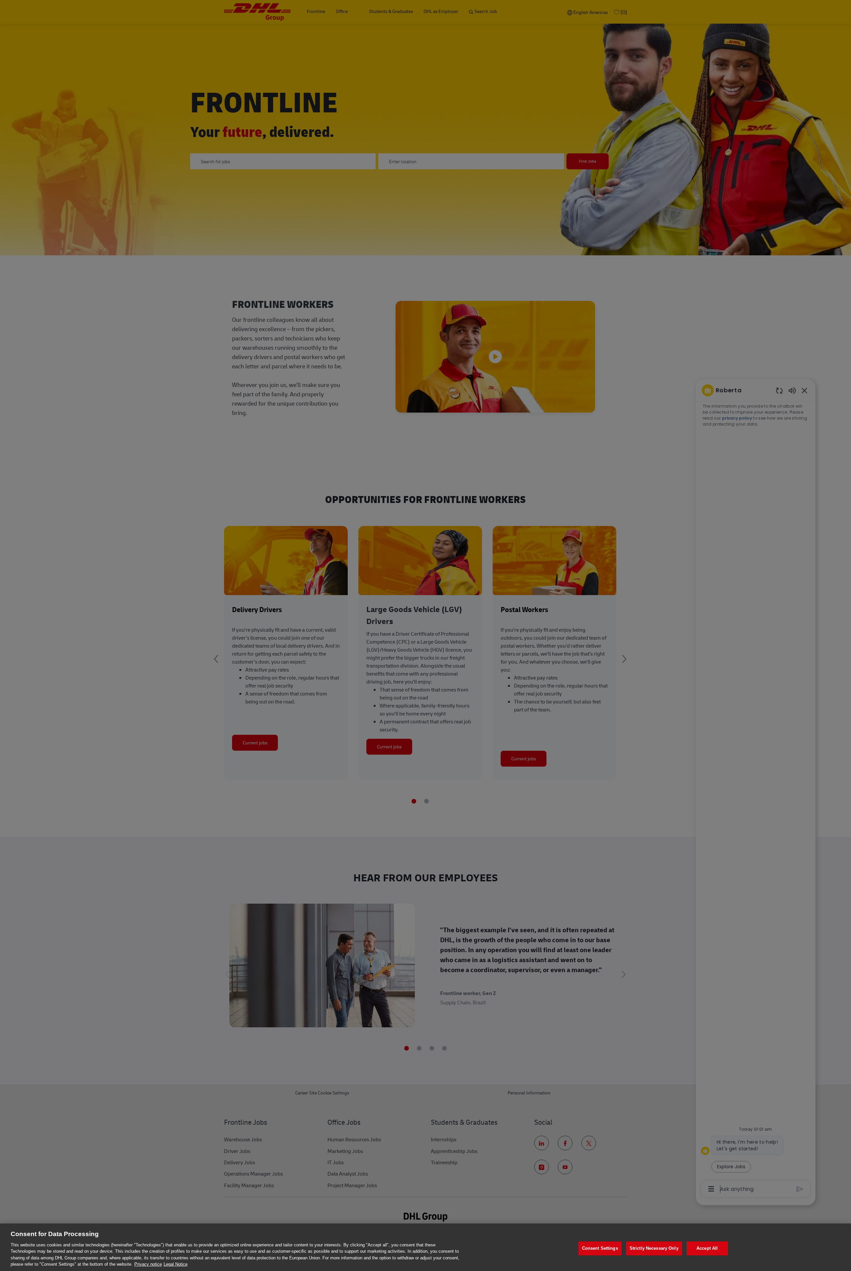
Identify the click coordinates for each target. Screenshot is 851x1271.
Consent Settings (600, 1248)
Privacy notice (148, 1264)
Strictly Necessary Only (654, 1248)
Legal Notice (175, 1264)
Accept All (707, 1248)
